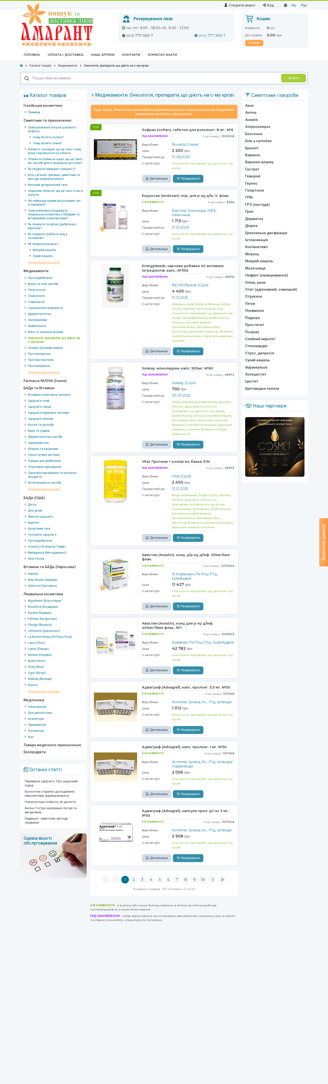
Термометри (37, 725)
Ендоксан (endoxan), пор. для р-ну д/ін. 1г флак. (185, 196)
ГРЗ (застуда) (257, 204)
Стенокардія (256, 346)
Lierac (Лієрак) (38, 649)
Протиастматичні (41, 360)
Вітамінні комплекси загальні (49, 394)
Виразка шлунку (259, 162)
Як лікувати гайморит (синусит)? (52, 169)
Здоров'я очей (38, 400)
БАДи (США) (34, 498)
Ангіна (250, 112)
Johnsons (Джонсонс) (44, 631)
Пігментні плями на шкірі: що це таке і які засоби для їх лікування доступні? (55, 161)
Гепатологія (36, 290)
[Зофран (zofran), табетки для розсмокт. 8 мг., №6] (115, 149)
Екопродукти (35, 752)
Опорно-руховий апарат (45, 348)
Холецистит (255, 374)
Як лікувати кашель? (43, 244)
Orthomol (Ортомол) (42, 586)
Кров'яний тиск (39, 528)
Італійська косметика (43, 105)
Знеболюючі (37, 326)
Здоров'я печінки (40, 418)
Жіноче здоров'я (40, 516)
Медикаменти (36, 271)
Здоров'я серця (39, 406)
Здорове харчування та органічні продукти (52, 474)
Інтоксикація (256, 240)
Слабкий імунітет (260, 339)
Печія (250, 303)
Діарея (251, 226)
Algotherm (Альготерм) (44, 600)
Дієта (32, 504)
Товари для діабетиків (44, 461)
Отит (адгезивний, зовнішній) (271, 289)
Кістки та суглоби (41, 424)
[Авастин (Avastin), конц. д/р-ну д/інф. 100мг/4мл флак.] (115, 574)
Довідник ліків (182, 304)
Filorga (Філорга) (40, 625)
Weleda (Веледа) (40, 679)
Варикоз (252, 155)
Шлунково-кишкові (203, 331)
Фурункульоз (256, 367)
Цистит (251, 381)
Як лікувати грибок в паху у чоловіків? (47, 236)
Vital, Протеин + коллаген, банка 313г (176, 461)
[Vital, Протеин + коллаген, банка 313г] (115, 481)
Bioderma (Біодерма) (43, 606)
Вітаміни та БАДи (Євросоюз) (50, 567)
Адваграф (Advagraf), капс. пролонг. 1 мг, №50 (184, 747)
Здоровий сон (38, 443)
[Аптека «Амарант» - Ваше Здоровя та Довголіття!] (56, 24)
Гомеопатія (36, 302)
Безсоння (253, 134)
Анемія (251, 120)
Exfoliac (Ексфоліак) (42, 618)
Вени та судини (39, 430)
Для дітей (35, 510)
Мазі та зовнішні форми (45, 332)
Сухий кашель (43, 256)
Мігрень (252, 254)
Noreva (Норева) (40, 655)
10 (203, 879)
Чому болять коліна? (48, 137)
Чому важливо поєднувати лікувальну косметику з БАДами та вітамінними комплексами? (53, 214)
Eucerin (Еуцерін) (40, 612)
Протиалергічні (39, 354)
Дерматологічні (39, 314)
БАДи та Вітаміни (39, 388)
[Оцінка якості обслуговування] (53, 855)
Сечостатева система (44, 455)
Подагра (252, 318)
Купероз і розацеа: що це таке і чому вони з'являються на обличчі (54, 151)
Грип (249, 211)
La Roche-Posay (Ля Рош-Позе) (50, 637)
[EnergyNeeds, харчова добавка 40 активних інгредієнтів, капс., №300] (115, 285)
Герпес (251, 183)
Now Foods (36, 558)
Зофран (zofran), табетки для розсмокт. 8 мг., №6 (187, 130)
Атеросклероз (257, 127)
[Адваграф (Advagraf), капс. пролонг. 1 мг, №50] (115, 766)
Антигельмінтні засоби (44, 482)
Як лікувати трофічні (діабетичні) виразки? (52, 226)
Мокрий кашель (44, 250)
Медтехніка (34, 700)
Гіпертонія (254, 190)
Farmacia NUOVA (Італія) (45, 381)
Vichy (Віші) (36, 667)
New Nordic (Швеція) (42, 580)
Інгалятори (36, 719)
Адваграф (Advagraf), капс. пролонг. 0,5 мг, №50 (186, 687)
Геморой (252, 176)
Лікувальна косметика (43, 594)
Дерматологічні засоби (45, 437)
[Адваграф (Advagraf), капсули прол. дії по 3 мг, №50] (115, 830)
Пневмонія (254, 310)
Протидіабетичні (40, 278)
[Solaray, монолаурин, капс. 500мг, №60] (115, 387)
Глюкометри (37, 706)
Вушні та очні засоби (43, 284)
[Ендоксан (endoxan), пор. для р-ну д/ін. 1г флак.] (115, 215)
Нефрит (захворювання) (266, 275)
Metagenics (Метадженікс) (47, 552)
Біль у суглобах (258, 141)
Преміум (34, 112)
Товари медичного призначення (52, 745)
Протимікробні (207, 327)
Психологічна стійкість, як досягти (50, 802)
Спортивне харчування (44, 467)
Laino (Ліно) (36, 643)
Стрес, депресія (259, 353)
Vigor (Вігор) (37, 673)
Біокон (33, 685)
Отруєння (253, 296)
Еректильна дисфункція (266, 233)
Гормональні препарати (45, 308)
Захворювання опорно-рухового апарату (52, 129)
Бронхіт (252, 148)
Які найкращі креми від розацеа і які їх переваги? (54, 202)
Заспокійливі (37, 320)
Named (33, 574)
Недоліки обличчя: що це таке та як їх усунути (55, 192)
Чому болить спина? (47, 143)
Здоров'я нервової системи (48, 412)
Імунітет (33, 522)
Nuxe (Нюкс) (37, 661)
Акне (249, 105)
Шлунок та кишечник (43, 449)
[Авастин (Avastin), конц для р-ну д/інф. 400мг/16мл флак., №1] (115, 642)
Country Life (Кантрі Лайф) (47, 546)
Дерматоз (254, 219)
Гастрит (252, 169)
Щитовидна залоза (262, 388)
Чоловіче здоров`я (42, 534)
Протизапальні (39, 366)
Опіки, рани (255, 282)
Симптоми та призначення (47, 120)
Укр (294, 5)
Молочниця (255, 268)
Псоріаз (252, 332)
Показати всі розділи (44, 262)
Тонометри (36, 731)
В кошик (254, 42)
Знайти (293, 78)
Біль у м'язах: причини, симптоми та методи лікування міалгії (54, 177)
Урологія (179, 331)
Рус (304, 5)
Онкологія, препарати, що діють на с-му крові (54, 340)
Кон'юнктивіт (256, 247)
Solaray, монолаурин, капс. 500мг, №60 (177, 368)
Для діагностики (40, 712)
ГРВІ (249, 197)
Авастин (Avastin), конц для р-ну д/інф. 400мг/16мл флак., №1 (177, 625)
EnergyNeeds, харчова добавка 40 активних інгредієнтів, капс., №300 (183, 268)
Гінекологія (36, 296)
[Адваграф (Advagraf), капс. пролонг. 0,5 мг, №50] (115, 706)
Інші (31, 737)
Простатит (254, 325)
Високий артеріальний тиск (48, 185)
